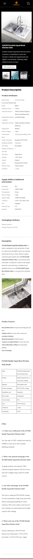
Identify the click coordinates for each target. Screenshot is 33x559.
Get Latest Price (9, 67)
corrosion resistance (8, 336)
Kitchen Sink (23, 245)
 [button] (29, 75)
